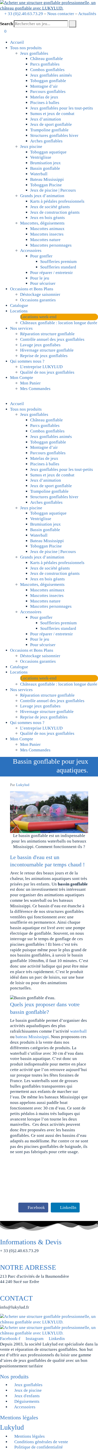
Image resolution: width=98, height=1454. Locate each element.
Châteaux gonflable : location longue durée (58, 322)
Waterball (38, 174)
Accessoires (30, 250)
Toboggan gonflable (48, 80)
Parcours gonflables (48, 91)
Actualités (87, 13)
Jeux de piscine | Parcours (53, 190)
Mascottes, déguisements (42, 223)
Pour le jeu (39, 278)
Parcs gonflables (45, 64)
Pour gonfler (41, 256)
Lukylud (22, 785)
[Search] (72, 23)
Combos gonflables (47, 69)
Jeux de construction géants (55, 212)
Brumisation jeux (45, 162)
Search (6, 23)
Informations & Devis (31, 1242)
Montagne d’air (44, 86)
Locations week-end (39, 316)
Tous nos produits (26, 47)
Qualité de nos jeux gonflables (47, 372)
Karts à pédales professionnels (57, 201)
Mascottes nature (45, 239)
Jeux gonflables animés (51, 75)
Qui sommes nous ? (27, 361)
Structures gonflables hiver (54, 135)
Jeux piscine (31, 146)
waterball (78, 1031)
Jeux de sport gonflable (51, 124)
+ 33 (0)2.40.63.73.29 (23, 13)
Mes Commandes (35, 388)
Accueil (17, 42)
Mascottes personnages (51, 245)
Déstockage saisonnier (40, 294)
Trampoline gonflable (49, 130)
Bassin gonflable (45, 168)
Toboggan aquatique (48, 152)
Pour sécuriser (43, 283)
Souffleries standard (58, 267)
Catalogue (19, 305)
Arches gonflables (46, 141)
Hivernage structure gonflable (47, 350)
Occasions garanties (38, 300)
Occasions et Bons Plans (31, 289)
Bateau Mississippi (47, 179)
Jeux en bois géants (47, 217)
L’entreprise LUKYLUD (41, 366)
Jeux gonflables (34, 53)
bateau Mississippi (32, 1036)
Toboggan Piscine (46, 185)
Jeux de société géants (50, 206)
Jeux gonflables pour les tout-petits (61, 108)
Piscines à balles (44, 102)
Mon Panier (30, 383)
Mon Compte (21, 377)
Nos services (21, 328)
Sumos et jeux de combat (52, 113)
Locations (19, 311)
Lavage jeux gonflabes (40, 345)
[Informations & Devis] (1, 1235)
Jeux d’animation (45, 119)
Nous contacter (60, 13)
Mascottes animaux (47, 228)
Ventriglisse (40, 157)
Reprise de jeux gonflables (44, 355)
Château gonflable (46, 58)
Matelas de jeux (44, 97)
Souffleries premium (58, 261)
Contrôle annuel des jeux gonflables (52, 339)
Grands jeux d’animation (42, 195)
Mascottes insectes (47, 234)
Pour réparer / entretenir (51, 272)
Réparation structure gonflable (47, 333)
